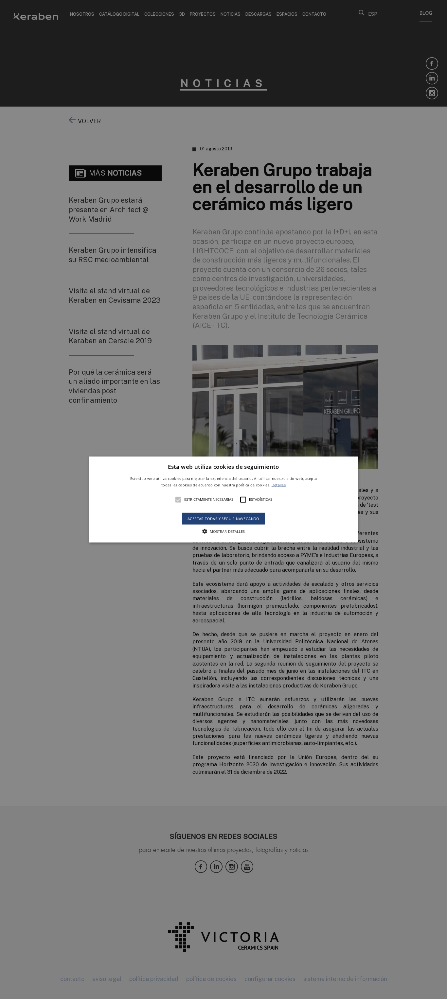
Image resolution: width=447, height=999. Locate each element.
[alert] (223, 499)
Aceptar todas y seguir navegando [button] (223, 518)
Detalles (279, 484)
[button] (223, 500)
